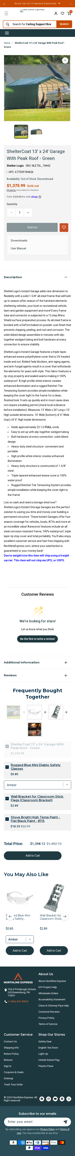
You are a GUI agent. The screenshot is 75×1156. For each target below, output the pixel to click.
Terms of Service (47, 1023)
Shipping (11, 190)
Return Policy (11, 1053)
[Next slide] (64, 916)
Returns (8, 1059)
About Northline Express (52, 980)
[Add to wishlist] (62, 13)
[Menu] (6, 13)
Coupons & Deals (13, 1072)
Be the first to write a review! (37, 638)
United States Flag (48, 1059)
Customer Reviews (49, 1011)
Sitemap (8, 1078)
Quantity (12, 204)
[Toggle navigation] (7, 33)
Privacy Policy (46, 1017)
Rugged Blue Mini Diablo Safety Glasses (36, 767)
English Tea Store (48, 1047)
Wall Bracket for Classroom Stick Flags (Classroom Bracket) (37, 798)
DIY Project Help (47, 987)
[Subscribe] (65, 1121)
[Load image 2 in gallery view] (36, 131)
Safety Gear (45, 1041)
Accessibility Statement (51, 999)
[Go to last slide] (10, 916)
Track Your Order (13, 1084)
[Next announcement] (71, 4)
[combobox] (29, 24)
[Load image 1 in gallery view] (21, 131)
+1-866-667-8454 (18, 1001)
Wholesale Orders (48, 993)
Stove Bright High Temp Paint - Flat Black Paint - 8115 (36, 819)
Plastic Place (45, 1066)
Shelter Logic (15, 165)
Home (7, 43)
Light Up (43, 1053)
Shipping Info (11, 1047)
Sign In (7, 1066)
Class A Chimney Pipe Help (53, 1005)
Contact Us (10, 1041)
